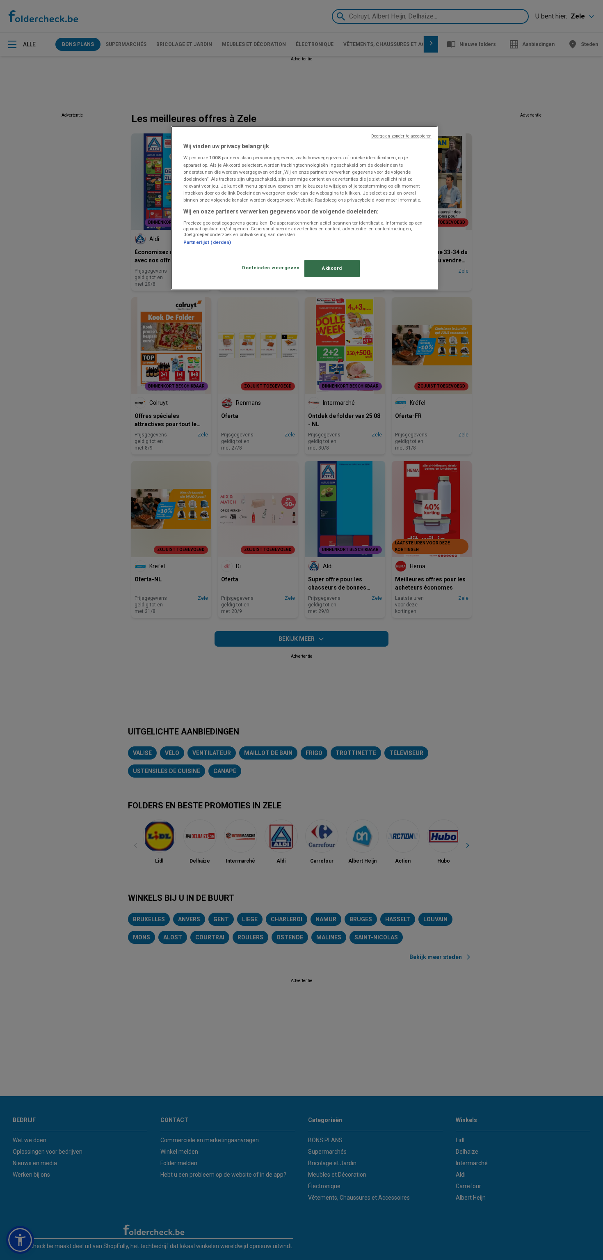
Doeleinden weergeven (270, 268)
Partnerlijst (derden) (207, 242)
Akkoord (332, 268)
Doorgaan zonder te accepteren (401, 136)
